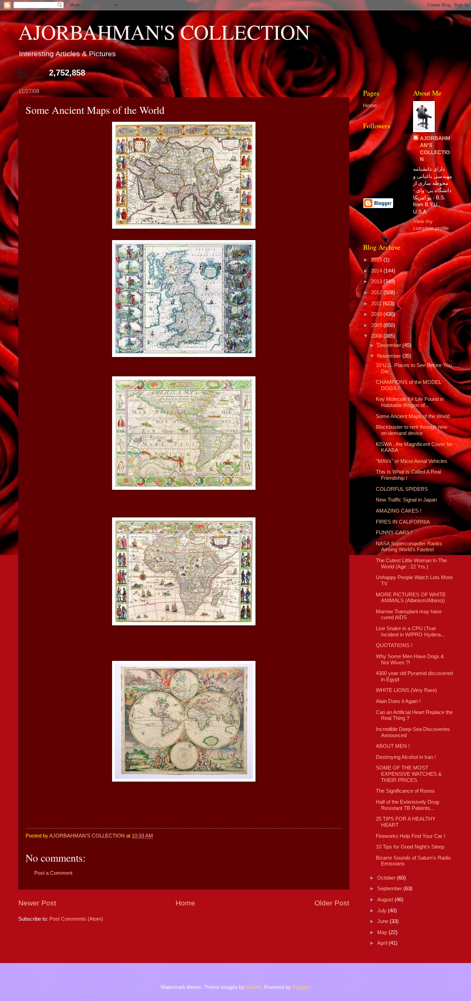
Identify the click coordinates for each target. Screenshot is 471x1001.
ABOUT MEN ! (393, 746)
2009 (377, 325)
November (389, 356)
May (383, 932)
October (387, 878)
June (383, 921)
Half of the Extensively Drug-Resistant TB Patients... (408, 805)
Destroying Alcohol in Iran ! (406, 757)
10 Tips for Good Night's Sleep (410, 847)
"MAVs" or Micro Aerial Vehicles (411, 461)
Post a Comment (53, 873)
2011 (377, 303)
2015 (377, 259)
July (382, 910)
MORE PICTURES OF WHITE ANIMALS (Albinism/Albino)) (411, 598)
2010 (377, 314)
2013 (377, 281)
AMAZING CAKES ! (398, 511)
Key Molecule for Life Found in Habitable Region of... (410, 402)
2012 (377, 292)
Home (185, 903)
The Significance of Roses (405, 791)
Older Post (331, 903)
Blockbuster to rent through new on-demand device (411, 430)
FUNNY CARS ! (394, 532)
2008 (377, 336)
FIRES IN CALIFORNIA (403, 522)
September (390, 888)
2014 (377, 271)
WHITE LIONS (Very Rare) (406, 690)
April (383, 943)
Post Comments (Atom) (76, 919)
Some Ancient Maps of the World (413, 416)
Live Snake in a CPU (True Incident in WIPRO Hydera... (410, 631)
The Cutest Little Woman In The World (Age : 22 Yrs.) (411, 563)
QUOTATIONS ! (394, 645)
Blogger (300, 987)
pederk (253, 987)
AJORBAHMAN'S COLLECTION (164, 32)
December (389, 345)
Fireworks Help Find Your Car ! (410, 836)
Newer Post (37, 903)
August (385, 899)
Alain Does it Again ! (398, 701)
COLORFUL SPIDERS (402, 489)
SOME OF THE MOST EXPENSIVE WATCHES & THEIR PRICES (409, 774)
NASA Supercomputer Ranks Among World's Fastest (409, 547)
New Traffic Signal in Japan (406, 500)
